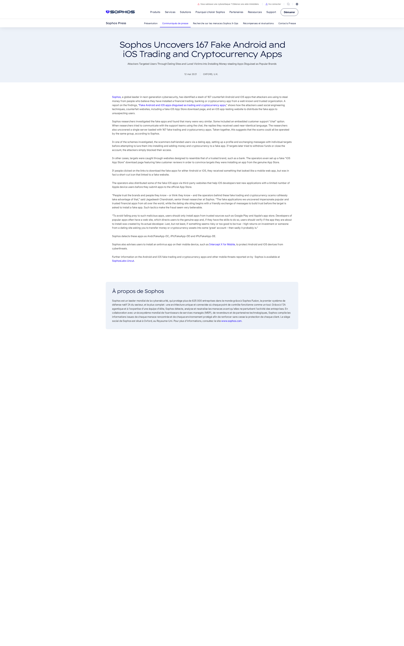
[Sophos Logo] (120, 12)
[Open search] (288, 4)
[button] (273, 4)
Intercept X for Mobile (222, 244)
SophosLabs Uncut (123, 260)
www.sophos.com (231, 320)
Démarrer (289, 12)
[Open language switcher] (297, 4)
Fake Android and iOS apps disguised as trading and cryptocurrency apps (182, 105)
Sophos (116, 96)
